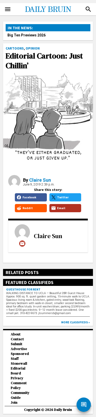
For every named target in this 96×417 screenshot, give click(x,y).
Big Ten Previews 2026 (26, 35)
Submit (16, 344)
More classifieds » (75, 322)
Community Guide (20, 395)
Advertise (19, 348)
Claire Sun (40, 180)
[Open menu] (7, 9)
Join (14, 402)
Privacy (17, 378)
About (15, 334)
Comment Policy (19, 385)
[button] (88, 9)
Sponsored (20, 353)
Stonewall (19, 363)
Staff (15, 358)
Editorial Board (18, 371)
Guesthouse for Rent (23, 289)
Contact (17, 339)
